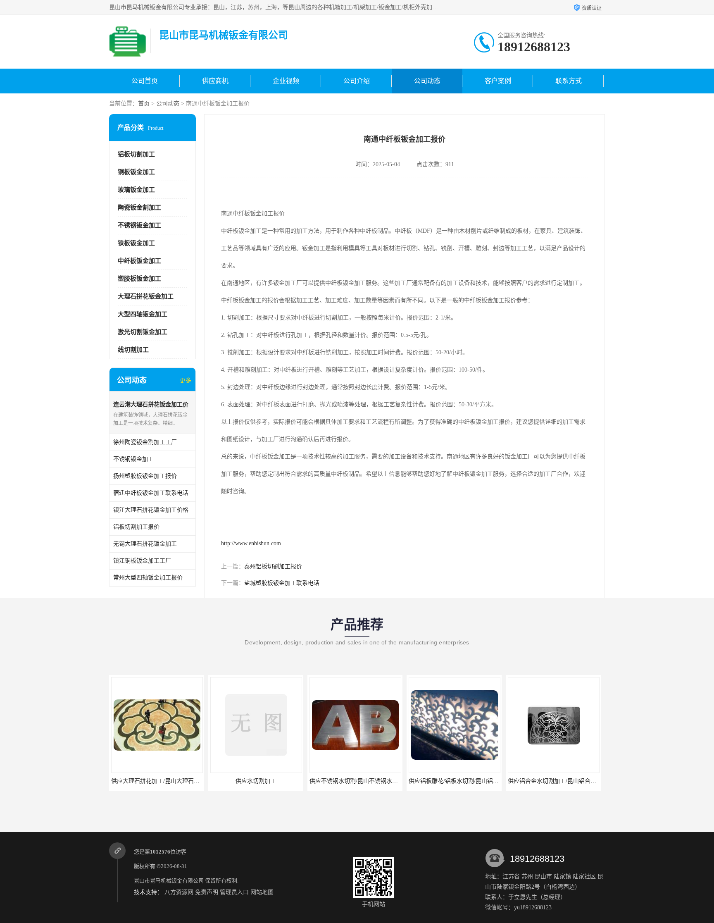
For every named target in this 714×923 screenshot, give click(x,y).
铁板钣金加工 (136, 243)
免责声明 (206, 892)
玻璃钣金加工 (136, 189)
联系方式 (568, 80)
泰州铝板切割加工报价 (273, 566)
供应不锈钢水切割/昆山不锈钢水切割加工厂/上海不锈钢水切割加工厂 (397, 781)
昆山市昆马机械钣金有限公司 (169, 881)
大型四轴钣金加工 (142, 314)
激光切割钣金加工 (142, 332)
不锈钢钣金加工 (139, 225)
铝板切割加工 (136, 154)
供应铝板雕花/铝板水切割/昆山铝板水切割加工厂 (471, 781)
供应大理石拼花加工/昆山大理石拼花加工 (164, 781)
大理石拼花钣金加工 (146, 296)
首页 (144, 103)
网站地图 (262, 892)
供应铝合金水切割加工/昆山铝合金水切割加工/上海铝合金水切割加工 (596, 781)
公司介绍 (356, 80)
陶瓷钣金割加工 (139, 207)
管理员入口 (234, 892)
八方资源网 (178, 892)
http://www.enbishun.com (251, 543)
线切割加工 (133, 349)
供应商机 (215, 80)
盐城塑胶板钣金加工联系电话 (281, 583)
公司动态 (427, 80)
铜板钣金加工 (136, 172)
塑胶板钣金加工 (139, 278)
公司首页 (144, 80)
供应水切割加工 (256, 781)
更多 (185, 380)
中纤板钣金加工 (139, 261)
